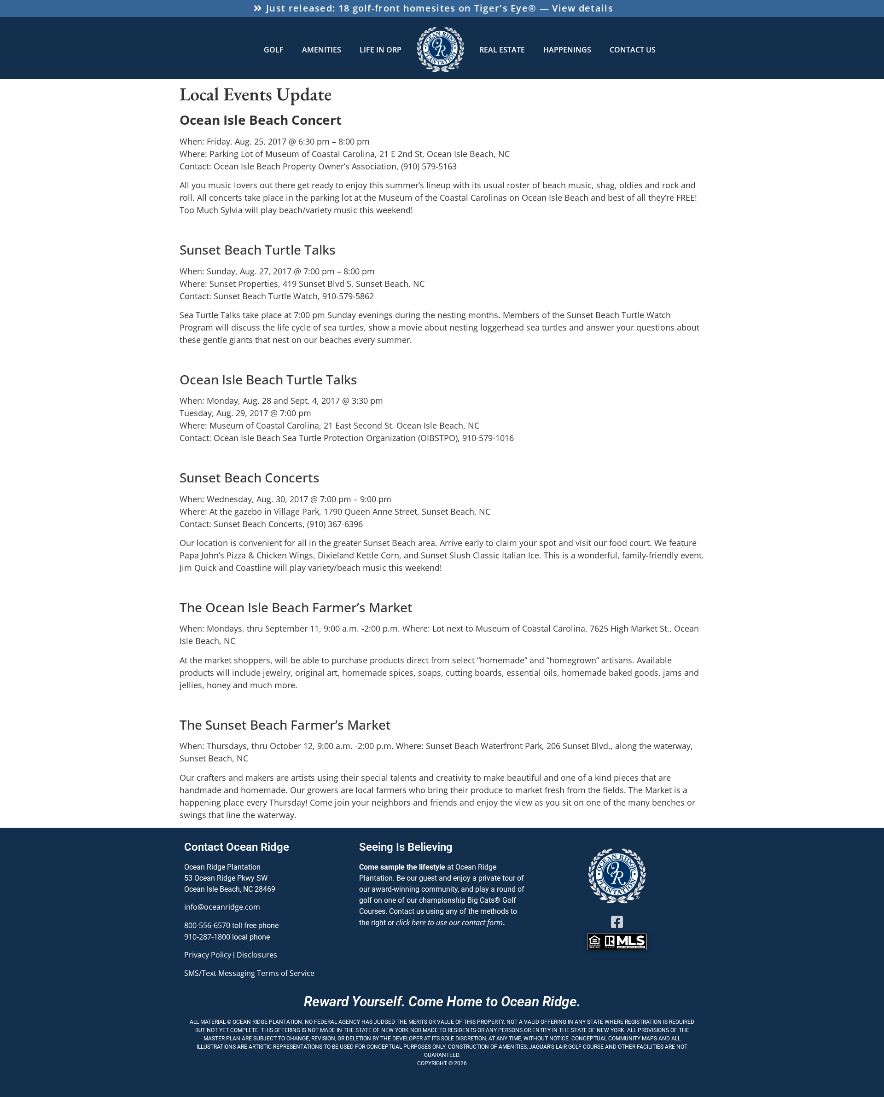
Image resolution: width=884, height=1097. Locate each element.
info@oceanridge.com (222, 907)
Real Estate (502, 50)
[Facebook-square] (617, 922)
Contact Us (633, 50)
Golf (274, 50)
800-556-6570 (207, 925)
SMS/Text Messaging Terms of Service (249, 973)
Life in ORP (380, 50)
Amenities (321, 50)
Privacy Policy (207, 955)
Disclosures (257, 955)
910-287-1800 (207, 937)
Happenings (567, 50)
